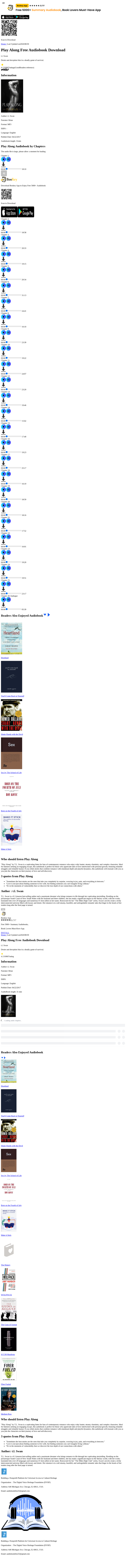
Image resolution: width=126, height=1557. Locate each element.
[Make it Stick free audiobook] (11, 845)
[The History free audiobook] (8, 1261)
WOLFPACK (6, 1295)
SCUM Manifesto (8, 1354)
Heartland (5, 658)
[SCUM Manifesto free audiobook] (8, 1350)
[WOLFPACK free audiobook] (8, 1291)
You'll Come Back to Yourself (12, 696)
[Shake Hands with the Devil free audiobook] (11, 730)
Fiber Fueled (6, 1384)
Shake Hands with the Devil (12, 734)
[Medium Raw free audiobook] (8, 1410)
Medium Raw (6, 1414)
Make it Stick (6, 849)
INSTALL (5, 933)
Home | (4, 44)
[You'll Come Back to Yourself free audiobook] (11, 692)
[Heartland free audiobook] (11, 654)
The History (5, 1265)
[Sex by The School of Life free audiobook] (11, 768)
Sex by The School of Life (11, 773)
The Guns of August (9, 1325)
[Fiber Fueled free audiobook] (8, 1380)
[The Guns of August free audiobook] (8, 1320)
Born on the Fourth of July (11, 811)
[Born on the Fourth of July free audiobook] (11, 807)
